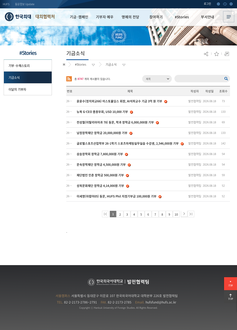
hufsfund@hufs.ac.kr (161, 302)
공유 (206, 53)
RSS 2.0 (69, 78)
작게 (219, 4)
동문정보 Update (24, 4)
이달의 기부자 (17, 89)
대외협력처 (45, 16)
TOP (230, 299)
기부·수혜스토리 (19, 65)
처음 (105, 214)
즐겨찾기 (216, 53)
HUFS (6, 4)
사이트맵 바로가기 (228, 16)
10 (176, 214)
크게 (232, 4)
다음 (184, 214)
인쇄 (227, 53)
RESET (226, 4)
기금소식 (14, 77)
